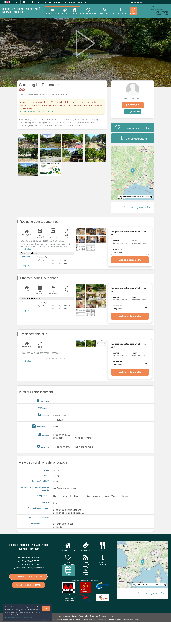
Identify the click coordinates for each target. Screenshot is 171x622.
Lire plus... (26, 249)
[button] (132, 111)
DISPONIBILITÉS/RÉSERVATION (28, 576)
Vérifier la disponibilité (130, 259)
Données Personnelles (80, 616)
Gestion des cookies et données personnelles (20, 618)
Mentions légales (64, 616)
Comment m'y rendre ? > (137, 207)
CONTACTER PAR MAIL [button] (30, 584)
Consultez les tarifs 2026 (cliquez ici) (36, 111)
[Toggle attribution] (151, 196)
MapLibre (145, 197)
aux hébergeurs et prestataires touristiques (76, 620)
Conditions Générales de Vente (101, 616)
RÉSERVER (132, 105)
